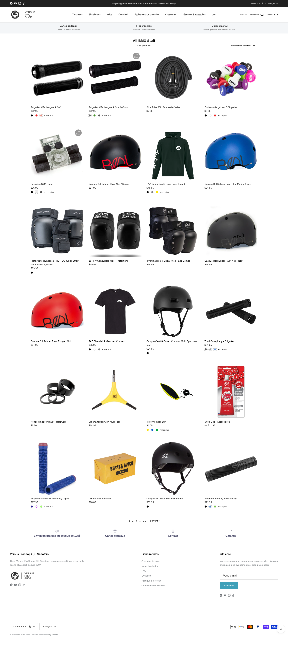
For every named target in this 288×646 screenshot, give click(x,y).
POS (33, 635)
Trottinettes (77, 14)
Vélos (109, 14)
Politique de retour (151, 580)
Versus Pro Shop (23, 635)
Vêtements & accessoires (194, 14)
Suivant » (155, 520)
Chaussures (170, 14)
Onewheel (123, 14)
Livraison (146, 575)
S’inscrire (229, 585)
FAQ (144, 571)
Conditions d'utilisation (153, 585)
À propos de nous (151, 561)
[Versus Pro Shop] (23, 14)
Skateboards (94, 14)
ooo (214, 14)
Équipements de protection (146, 14)
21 (144, 520)
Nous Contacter (150, 566)
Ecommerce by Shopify (48, 635)
